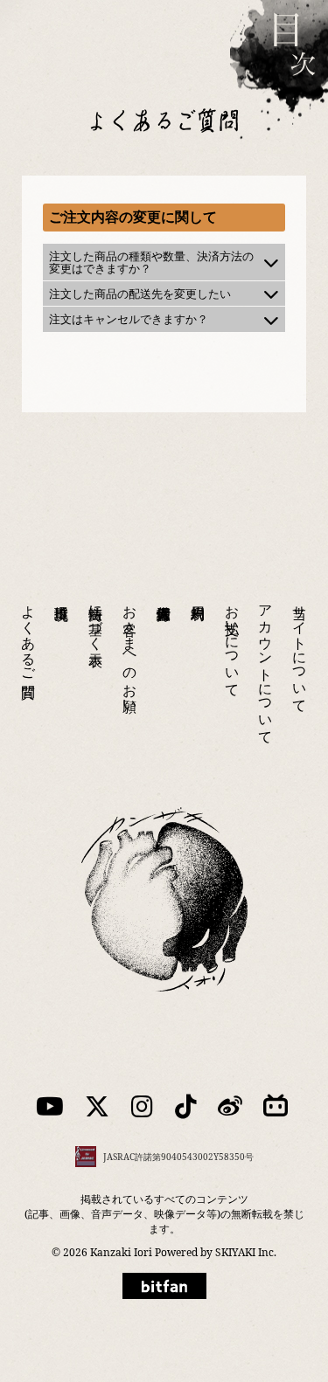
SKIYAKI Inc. (245, 1252)
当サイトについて (300, 651)
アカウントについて (266, 666)
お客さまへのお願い (130, 651)
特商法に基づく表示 (96, 619)
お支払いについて (232, 643)
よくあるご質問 (28, 635)
